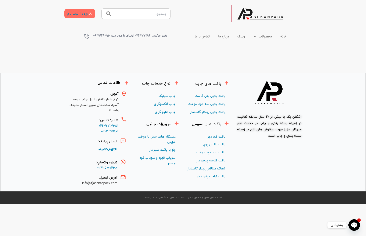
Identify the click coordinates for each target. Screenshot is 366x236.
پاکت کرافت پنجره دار (211, 176)
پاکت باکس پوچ (214, 144)
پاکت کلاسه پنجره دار (211, 160)
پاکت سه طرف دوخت (211, 152)
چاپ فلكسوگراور (165, 103)
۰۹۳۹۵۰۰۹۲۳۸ (107, 168)
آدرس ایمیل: (108, 177)
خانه (283, 36)
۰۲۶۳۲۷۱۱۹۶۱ (109, 131)
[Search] (108, 14)
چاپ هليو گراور (165, 112)
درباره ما (223, 36)
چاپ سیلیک (167, 95)
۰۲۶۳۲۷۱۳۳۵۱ (108, 126)
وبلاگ (241, 36)
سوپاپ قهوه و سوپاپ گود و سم (158, 160)
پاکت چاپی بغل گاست (210, 95)
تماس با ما (202, 36)
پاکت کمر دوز (217, 136)
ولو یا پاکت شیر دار (162, 149)
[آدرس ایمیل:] (123, 177)
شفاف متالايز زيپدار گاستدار (206, 168)
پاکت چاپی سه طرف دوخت (207, 103)
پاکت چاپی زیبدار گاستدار (208, 112)
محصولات (265, 36)
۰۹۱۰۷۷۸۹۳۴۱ (107, 150)
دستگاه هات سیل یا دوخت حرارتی (157, 139)
